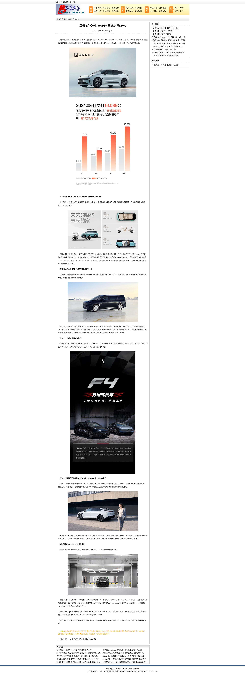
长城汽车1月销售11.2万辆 (162, 31)
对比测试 (153, 11)
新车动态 (129, 8)
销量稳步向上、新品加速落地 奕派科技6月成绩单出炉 (124, 662)
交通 (176, 11)
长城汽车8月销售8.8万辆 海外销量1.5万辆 (168, 40)
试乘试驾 (162, 8)
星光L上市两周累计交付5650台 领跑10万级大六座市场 (78, 659)
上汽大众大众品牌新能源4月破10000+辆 (80, 639)
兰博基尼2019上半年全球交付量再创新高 (168, 52)
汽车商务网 (108, 31)
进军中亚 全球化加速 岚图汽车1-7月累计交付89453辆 (78, 656)
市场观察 (115, 8)
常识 (176, 8)
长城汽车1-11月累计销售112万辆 (165, 28)
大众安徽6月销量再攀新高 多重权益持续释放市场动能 (124, 659)
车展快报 (97, 11)
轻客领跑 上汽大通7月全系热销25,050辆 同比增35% (123, 653)
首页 (65, 19)
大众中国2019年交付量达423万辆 (165, 56)
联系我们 (109, 669)
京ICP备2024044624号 (125, 671)
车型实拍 (138, 8)
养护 (181, 8)
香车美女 (129, 11)
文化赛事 (106, 11)
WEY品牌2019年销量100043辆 (164, 49)
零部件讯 (153, 8)
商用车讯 (115, 11)
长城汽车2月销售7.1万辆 (162, 34)
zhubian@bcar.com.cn (131, 669)
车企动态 (106, 8)
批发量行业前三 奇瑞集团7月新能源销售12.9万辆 (122, 650)
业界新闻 (97, 8)
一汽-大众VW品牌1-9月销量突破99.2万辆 (168, 43)
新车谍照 (138, 11)
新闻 (69, 19)
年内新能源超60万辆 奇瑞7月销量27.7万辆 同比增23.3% (78, 653)
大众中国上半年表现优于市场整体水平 (167, 46)
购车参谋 (162, 11)
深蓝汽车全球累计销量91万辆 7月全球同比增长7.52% (124, 656)
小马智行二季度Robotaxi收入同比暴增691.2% (74, 650)
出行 (181, 11)
